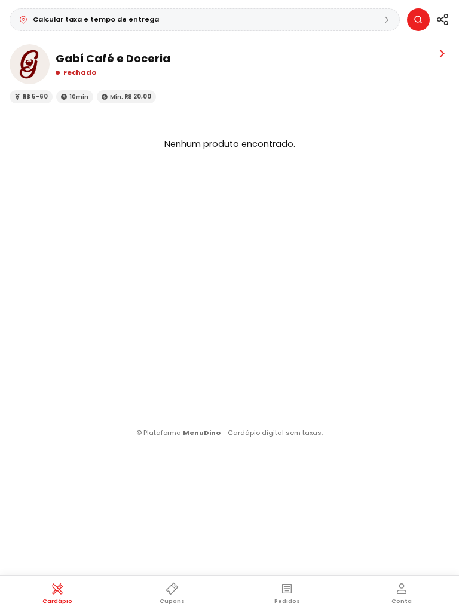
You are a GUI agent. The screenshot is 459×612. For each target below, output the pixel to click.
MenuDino (202, 432)
